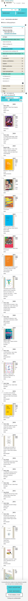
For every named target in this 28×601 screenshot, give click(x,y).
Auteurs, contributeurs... (9, 61)
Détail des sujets (7, 74)
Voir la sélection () (10, 93)
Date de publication (7, 66)
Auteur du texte (7, 42)
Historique (23, 3)
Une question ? (18, 3)
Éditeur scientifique (7, 44)
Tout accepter (14, 587)
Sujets (4, 69)
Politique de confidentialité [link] (14, 598)
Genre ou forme (6, 86)
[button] (12, 10)
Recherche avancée (6, 13)
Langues (5, 63)
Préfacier (5, 46)
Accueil (2, 19)
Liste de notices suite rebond (11, 19)
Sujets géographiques (8, 71)
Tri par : (3, 98)
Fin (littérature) (6, 76)
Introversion (6, 81)
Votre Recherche (7, 28)
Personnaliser (14, 595)
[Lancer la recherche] (20, 10)
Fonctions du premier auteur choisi (11, 39)
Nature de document (8, 49)
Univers (4, 88)
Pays (4, 91)
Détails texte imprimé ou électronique (12, 53)
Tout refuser (14, 591)
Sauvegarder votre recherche (10, 33)
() (9, 95)
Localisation (6, 58)
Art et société (6, 78)
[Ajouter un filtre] (23, 83)
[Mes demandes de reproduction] (6, 5)
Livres (5, 56)
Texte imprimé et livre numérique (10, 51)
